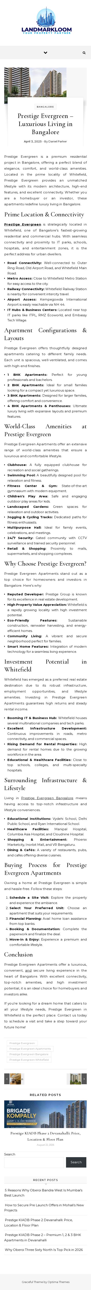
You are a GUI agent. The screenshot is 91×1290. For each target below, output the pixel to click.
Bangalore (45, 106)
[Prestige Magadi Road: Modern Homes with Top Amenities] (13, 1078)
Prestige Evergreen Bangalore (47, 798)
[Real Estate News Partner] (45, 21)
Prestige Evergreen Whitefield (29, 1059)
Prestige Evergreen (22, 224)
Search (9, 1154)
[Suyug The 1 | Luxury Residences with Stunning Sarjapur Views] (77, 1078)
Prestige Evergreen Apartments (30, 1048)
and (28, 970)
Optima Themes (58, 1282)
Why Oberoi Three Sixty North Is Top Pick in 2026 (44, 1250)
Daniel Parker (57, 141)
